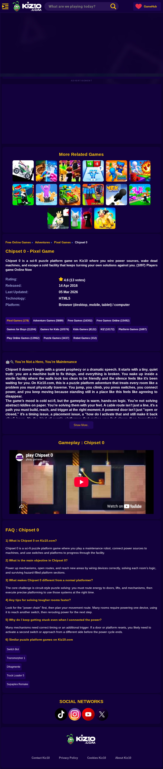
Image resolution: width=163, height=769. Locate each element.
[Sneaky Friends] (116, 171)
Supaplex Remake (17, 684)
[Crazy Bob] (139, 171)
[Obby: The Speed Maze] (23, 194)
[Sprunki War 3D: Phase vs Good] (81, 218)
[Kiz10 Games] (81, 739)
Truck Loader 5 (15, 675)
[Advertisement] (81, 42)
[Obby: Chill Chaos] (69, 171)
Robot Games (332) (85, 338)
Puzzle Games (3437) (56, 338)
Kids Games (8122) (84, 329)
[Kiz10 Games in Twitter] (102, 714)
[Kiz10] (34, 6)
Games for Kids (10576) (54, 329)
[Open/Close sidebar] (5, 6)
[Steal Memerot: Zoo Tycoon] (104, 218)
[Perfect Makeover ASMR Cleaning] (46, 171)
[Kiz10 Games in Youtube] (88, 714)
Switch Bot (13, 649)
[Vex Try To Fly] (116, 194)
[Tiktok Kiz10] (61, 714)
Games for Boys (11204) (21, 329)
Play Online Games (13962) (23, 338)
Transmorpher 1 (16, 658)
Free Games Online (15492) (113, 320)
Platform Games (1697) (133, 329)
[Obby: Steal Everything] (93, 194)
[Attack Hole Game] (46, 194)
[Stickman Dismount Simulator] (23, 171)
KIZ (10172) (107, 329)
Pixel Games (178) (18, 320)
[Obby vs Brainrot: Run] (93, 171)
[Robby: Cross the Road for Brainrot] (139, 194)
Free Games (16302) (80, 320)
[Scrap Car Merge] (69, 194)
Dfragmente (13, 666)
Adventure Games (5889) (48, 320)
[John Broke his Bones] (58, 218)
